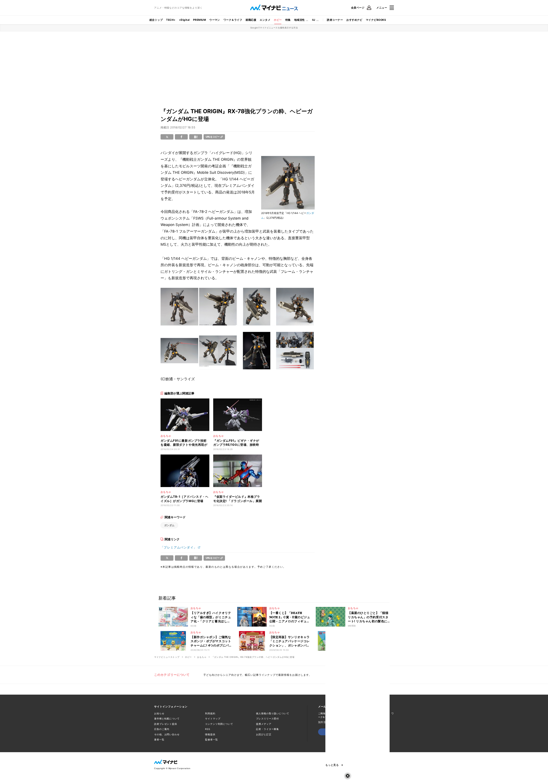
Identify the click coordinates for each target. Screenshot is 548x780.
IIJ (313, 19)
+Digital (184, 19)
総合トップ (156, 19)
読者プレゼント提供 (165, 723)
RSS (207, 729)
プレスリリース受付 (267, 718)
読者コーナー (335, 19)
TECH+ (170, 19)
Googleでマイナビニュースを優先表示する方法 (274, 27)
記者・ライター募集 (267, 729)
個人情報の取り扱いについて (272, 713)
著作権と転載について (167, 718)
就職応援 (251, 19)
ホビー (278, 19)
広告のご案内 (161, 729)
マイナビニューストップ (167, 657)
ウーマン (214, 19)
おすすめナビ (354, 19)
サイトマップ (212, 718)
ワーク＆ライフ (232, 19)
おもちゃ (201, 657)
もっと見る (332, 765)
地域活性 (299, 19)
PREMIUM (199, 19)
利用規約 (210, 713)
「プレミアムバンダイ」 (179, 547)
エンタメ (265, 19)
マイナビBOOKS (376, 19)
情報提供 (210, 734)
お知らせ (159, 713)
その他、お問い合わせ (167, 734)
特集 (288, 19)
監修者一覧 (211, 739)
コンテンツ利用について (219, 723)
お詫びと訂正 (263, 734)
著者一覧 (159, 739)
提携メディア (263, 723)
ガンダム (169, 525)
